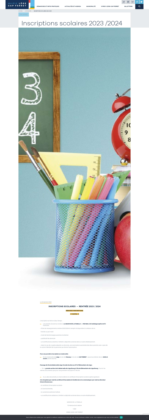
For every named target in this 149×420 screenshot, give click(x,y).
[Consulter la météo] (124, 2)
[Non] (147, 417)
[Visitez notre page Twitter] (141, 2)
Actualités (28, 11)
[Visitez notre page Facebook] (137, 2)
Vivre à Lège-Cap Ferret (110, 6)
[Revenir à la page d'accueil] (20, 4)
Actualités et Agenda (73, 6)
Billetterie (128, 6)
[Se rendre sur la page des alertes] (133, 2)
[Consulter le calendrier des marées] (128, 2)
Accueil (20, 11)
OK (121, 417)
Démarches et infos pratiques (48, 6)
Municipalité (91, 6)
